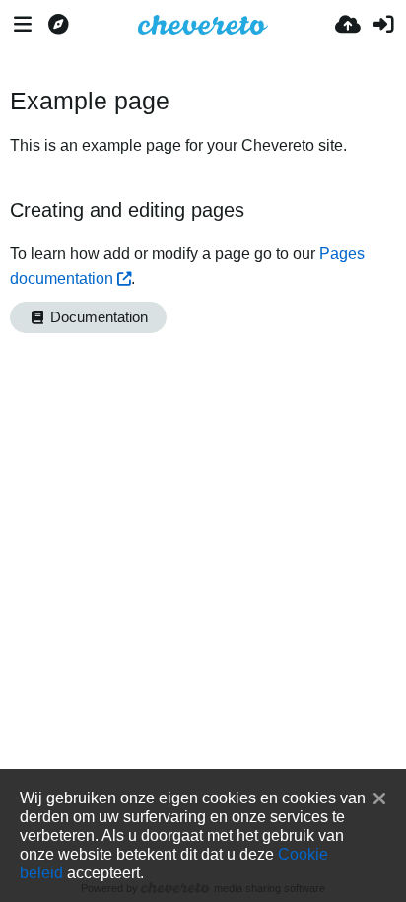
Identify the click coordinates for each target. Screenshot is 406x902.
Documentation (97, 317)
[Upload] (348, 24)
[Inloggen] (383, 24)
